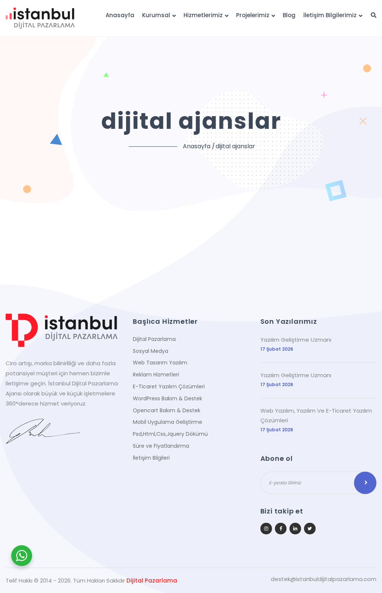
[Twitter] (310, 528)
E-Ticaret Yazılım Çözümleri (169, 386)
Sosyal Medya (150, 351)
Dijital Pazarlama (154, 339)
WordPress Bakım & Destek (167, 398)
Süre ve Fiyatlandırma (161, 446)
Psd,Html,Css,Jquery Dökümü (170, 434)
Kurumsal (156, 15)
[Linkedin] (295, 528)
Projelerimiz (252, 15)
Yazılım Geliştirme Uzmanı (295, 340)
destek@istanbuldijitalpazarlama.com (323, 579)
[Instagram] (266, 528)
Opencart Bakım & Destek (166, 410)
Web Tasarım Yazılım (160, 362)
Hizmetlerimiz (203, 15)
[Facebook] (280, 528)
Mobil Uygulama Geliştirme (167, 422)
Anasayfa (120, 15)
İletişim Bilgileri (151, 458)
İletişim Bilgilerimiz (330, 15)
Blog (289, 15)
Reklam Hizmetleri (156, 374)
